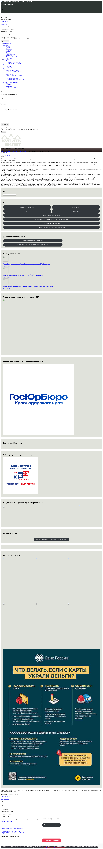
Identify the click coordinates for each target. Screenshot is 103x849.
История (8, 47)
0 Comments (4, 155)
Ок (45, 847)
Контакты (9, 58)
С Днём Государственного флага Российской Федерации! (23, 275)
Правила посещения (27, 207)
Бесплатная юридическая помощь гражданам (32, 245)
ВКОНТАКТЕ (9, 84)
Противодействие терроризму (15, 79)
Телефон (3, 104)
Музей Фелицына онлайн (11, 82)
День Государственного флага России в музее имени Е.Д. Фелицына (26, 264)
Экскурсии (75, 207)
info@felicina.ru (5, 24)
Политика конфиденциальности (55, 847)
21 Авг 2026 (6, 289)
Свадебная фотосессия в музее (32, 240)
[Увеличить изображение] (98, 549)
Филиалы (9, 49)
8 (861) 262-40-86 (5, 22)
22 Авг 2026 (6, 266)
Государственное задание (14, 75)
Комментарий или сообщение (10, 110)
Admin (6, 152)
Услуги (8, 46)
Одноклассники (11, 87)
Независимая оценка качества (15, 80)
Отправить (5, 124)
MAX (7, 83)
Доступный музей (11, 57)
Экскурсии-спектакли (12, 70)
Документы (9, 74)
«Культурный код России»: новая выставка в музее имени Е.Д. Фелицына (28, 286)
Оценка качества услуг (51, 825)
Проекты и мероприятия (10, 69)
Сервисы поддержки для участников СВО (51, 227)
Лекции (8, 53)
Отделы (8, 50)
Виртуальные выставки (13, 62)
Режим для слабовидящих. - (14, 2)
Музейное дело (10, 54)
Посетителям (7, 43)
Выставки (6, 59)
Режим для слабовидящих (52, 840)
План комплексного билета (51, 223)
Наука (8, 51)
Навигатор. (32, 2)
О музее (5, 45)
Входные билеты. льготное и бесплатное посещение (51, 219)
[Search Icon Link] (4, 89)
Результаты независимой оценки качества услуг (51, 539)
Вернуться (3, 131)
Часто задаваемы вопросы (51, 215)
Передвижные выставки (13, 63)
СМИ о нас (9, 67)
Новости (5, 65)
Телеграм (9, 86)
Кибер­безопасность (12, 78)
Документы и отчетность (10, 73)
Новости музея (5, 153)
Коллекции (9, 55)
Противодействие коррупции (15, 77)
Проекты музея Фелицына (14, 71)
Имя (2, 98)
